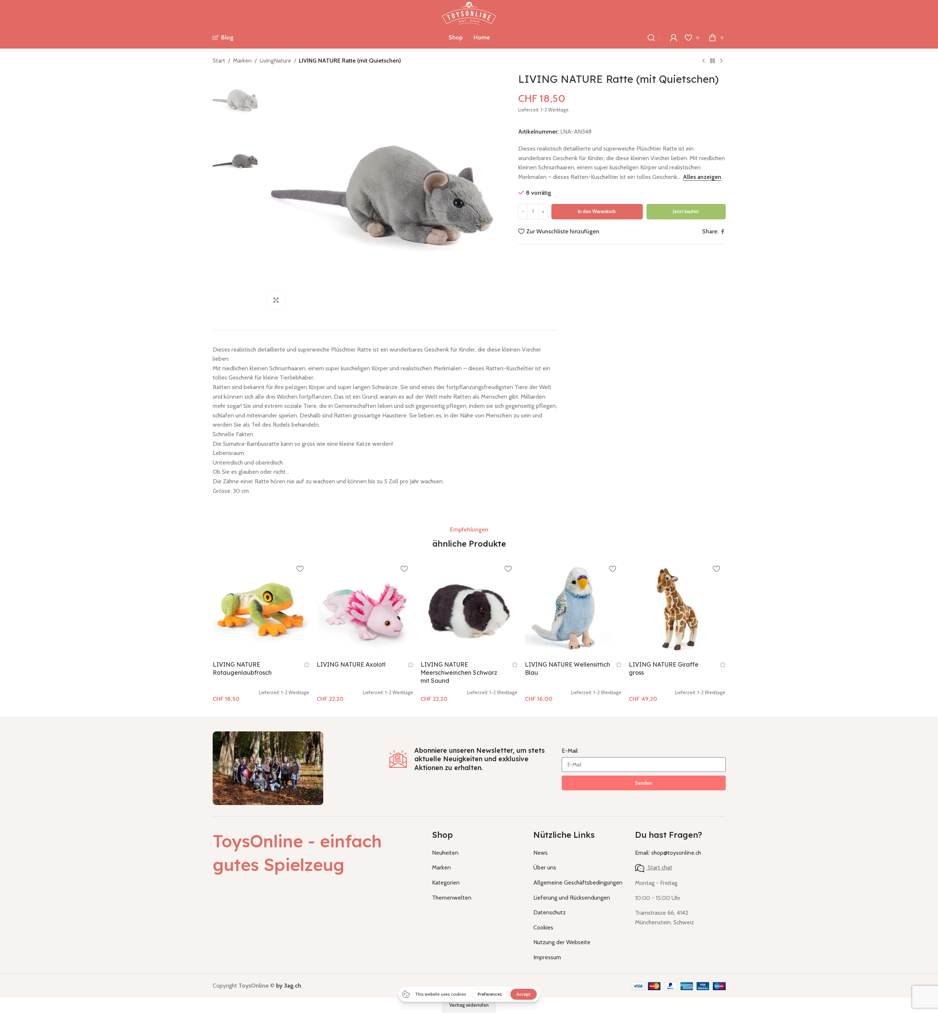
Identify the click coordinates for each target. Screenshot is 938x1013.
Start (219, 60)
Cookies (543, 927)
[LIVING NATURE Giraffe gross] (677, 608)
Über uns (544, 867)
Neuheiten (445, 852)
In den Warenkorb (597, 211)
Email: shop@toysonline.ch (668, 852)
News (540, 852)
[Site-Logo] (469, 12)
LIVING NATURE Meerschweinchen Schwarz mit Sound (459, 673)
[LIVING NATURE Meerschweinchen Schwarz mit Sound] (469, 608)
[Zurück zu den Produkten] (712, 61)
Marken (242, 60)
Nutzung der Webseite (561, 942)
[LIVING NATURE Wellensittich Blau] (573, 608)
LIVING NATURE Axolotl (351, 664)
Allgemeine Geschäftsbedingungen (578, 882)
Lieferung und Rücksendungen (571, 897)
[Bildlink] (268, 767)
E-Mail (570, 750)
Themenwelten (451, 897)
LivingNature (275, 60)
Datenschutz (549, 912)
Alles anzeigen (702, 176)
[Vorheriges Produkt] (703, 61)
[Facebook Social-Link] (722, 232)
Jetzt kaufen (686, 211)
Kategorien (446, 882)
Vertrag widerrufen (469, 1005)
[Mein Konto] (673, 37)
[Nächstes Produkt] (721, 61)
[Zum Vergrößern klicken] (276, 300)
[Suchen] (651, 37)
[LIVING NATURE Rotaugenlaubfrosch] (261, 608)
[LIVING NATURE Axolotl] (365, 608)
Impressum (547, 957)
